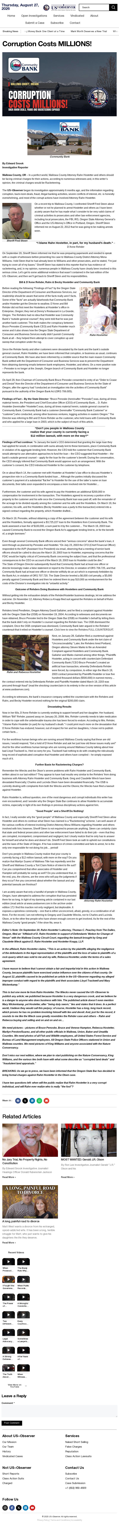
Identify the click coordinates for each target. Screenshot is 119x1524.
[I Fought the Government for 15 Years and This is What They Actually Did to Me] (8, 1279)
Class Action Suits (13, 1479)
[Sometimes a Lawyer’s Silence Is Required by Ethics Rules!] (23, 1332)
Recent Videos (16, 1253)
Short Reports (10, 1474)
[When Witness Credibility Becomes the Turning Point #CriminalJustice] (23, 1367)
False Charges (73, 1447)
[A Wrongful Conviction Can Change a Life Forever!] (23, 1297)
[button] (18, 1101)
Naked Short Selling (76, 1442)
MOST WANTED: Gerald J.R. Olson (82, 1159)
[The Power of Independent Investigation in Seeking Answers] (8, 1297)
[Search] (113, 7)
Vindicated (77, 16)
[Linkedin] (25, 1508)
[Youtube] (32, 1508)
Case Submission (75, 1483)
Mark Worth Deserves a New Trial (71, 31)
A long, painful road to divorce (21, 1221)
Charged (7, 1483)
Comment (8, 1403)
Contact (75, 23)
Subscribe (57, 23)
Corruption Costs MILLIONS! (46, 44)
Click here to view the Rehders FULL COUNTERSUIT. (84, 629)
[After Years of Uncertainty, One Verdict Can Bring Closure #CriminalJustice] (23, 1350)
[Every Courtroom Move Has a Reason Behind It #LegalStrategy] (23, 1314)
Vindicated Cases (12, 1456)
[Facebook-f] (12, 1508)
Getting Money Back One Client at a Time (24, 31)
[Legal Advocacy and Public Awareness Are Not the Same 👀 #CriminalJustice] (8, 1332)
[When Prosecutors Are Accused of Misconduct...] (8, 1261)
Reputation (71, 1451)
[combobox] (94, 7)
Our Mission (9, 1442)
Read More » (9, 1177)
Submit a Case (34, 23)
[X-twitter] (19, 1508)
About (94, 16)
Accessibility (76, 1520)
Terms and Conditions (60, 1520)
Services (58, 16)
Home (11, 16)
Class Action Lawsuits (78, 1456)
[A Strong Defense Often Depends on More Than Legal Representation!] (8, 1350)
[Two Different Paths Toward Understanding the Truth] (8, 1314)
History (6, 1451)
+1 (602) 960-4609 (75, 1488)
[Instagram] (5, 1508)
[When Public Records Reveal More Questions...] (23, 1279)
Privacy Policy (43, 1520)
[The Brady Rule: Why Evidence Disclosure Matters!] (23, 1261)
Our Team (8, 1447)
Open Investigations (34, 16)
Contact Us (72, 1479)
